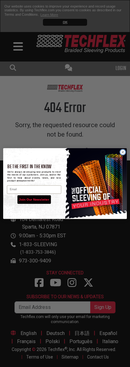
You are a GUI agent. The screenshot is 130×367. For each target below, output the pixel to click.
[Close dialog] (123, 152)
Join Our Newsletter (34, 199)
